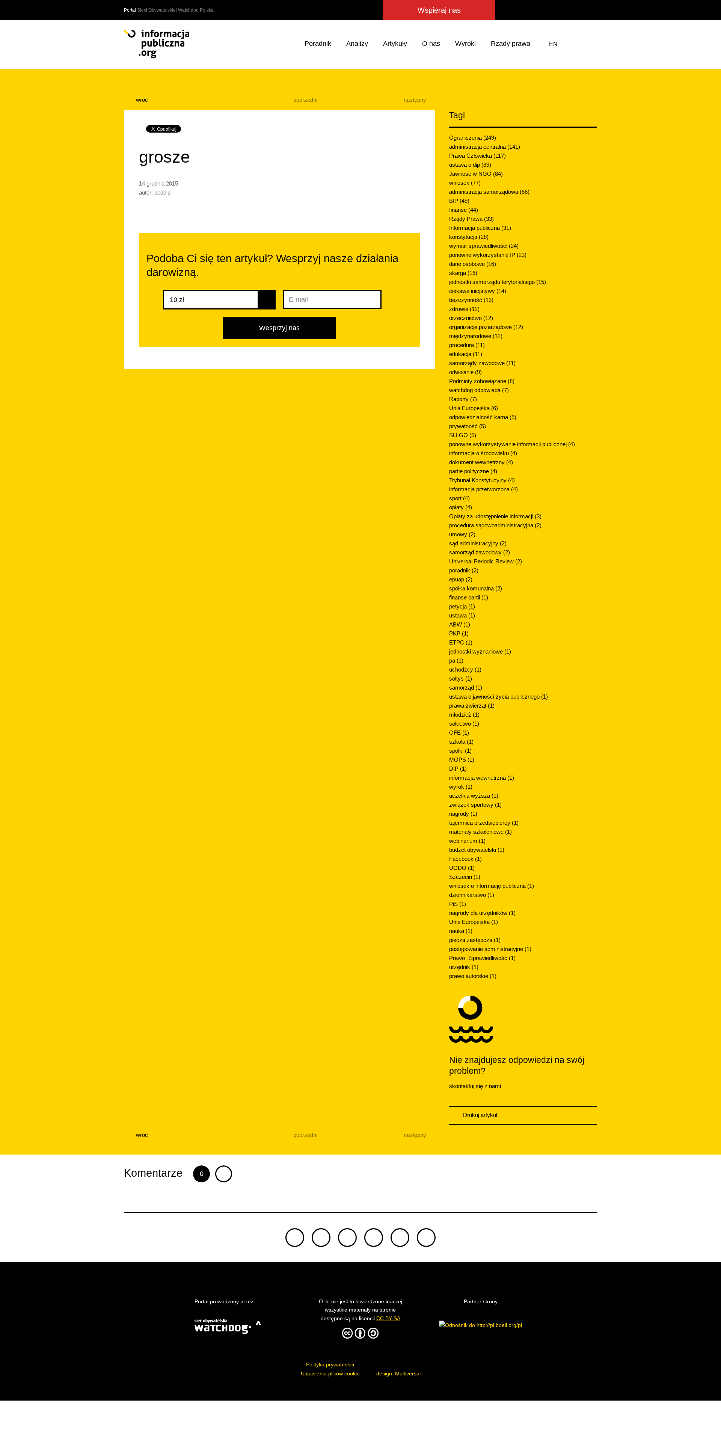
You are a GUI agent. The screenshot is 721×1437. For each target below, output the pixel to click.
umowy (462, 534)
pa (456, 660)
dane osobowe (472, 264)
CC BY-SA (388, 1318)
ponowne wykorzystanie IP (487, 255)
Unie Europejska (473, 922)
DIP (458, 768)
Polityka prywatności (330, 1365)
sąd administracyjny (478, 543)
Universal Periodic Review (485, 561)
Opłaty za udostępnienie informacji (495, 516)
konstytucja (469, 237)
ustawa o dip (470, 165)
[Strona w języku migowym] (572, 44)
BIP (459, 201)
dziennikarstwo (471, 895)
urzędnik (463, 967)
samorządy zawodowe (482, 363)
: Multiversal (398, 1374)
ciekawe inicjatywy (477, 291)
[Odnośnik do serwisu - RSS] (590, 10)
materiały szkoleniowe (480, 832)
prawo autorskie (472, 976)
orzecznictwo (471, 318)
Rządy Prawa (471, 219)
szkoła (461, 741)
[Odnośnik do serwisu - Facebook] (535, 10)
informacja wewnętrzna (481, 777)
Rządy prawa (510, 43)
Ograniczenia (472, 137)
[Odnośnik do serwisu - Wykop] (547, 10)
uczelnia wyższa (473, 795)
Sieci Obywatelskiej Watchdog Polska (175, 10)
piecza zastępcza (475, 940)
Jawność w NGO (476, 174)
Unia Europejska (473, 408)
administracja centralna (484, 146)
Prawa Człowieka (477, 155)
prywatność (467, 426)
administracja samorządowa (489, 192)
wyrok (460, 786)
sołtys (460, 678)
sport (459, 498)
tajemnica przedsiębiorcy (484, 823)
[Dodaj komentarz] (223, 1173)
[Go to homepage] (156, 44)
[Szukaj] (590, 44)
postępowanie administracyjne (490, 949)
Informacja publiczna (480, 228)
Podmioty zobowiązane (481, 381)
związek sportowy (475, 805)
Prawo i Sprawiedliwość (482, 958)
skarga (463, 273)
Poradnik (318, 43)
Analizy (357, 43)
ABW (459, 624)
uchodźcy (465, 669)
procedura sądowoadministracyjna (495, 525)
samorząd (465, 687)
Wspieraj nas (439, 10)
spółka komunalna (475, 588)
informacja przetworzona (483, 489)
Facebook (465, 859)
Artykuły (395, 43)
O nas (431, 43)
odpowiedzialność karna (482, 417)
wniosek (465, 183)
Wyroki (465, 43)
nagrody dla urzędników (482, 913)
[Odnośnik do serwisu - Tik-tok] (294, 1237)
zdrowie (464, 309)
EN (553, 44)
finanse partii (468, 597)
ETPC (460, 642)
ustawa (462, 615)
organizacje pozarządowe (486, 327)
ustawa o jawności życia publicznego (498, 696)
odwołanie (465, 372)
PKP (459, 633)
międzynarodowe (475, 336)
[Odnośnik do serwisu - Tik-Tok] (506, 10)
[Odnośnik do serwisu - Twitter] (521, 10)
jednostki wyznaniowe (480, 651)
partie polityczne (473, 471)
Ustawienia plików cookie (330, 1374)
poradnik (463, 570)
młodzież (464, 714)
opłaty (460, 507)
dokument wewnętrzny (481, 462)
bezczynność (471, 300)
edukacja (465, 354)
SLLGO (462, 435)
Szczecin (464, 877)
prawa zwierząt (472, 705)
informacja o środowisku (483, 453)
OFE (459, 732)
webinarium (467, 841)
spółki (460, 750)
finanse (463, 210)
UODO (462, 868)
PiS (457, 904)
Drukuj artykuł (479, 1115)
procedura (467, 345)
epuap (460, 579)
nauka (460, 931)
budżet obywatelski (476, 850)
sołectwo (464, 723)
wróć (141, 100)
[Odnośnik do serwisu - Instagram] (561, 10)
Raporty (463, 399)
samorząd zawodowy (479, 552)
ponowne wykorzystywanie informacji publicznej (512, 444)
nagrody (463, 814)
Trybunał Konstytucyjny (482, 480)
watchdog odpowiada (479, 390)
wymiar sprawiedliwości (484, 246)
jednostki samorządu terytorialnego (497, 282)
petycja (462, 606)
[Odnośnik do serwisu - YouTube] (576, 10)
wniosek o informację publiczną (491, 886)
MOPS (461, 759)
